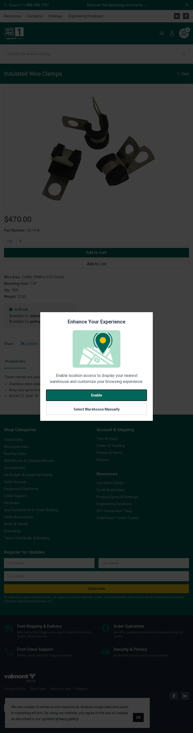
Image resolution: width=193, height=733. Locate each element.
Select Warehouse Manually (97, 409)
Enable (96, 395)
